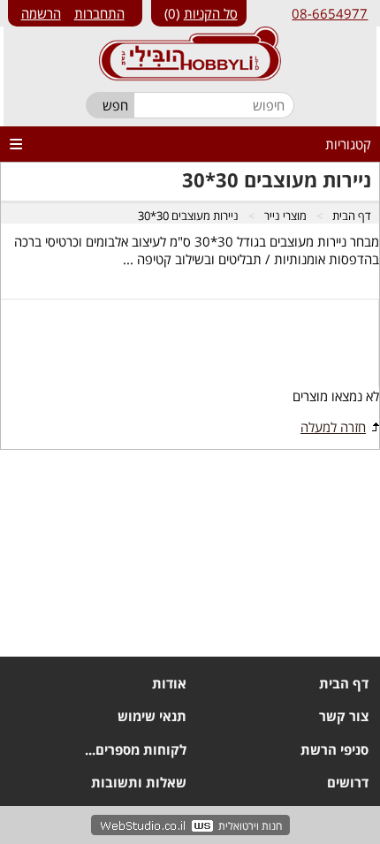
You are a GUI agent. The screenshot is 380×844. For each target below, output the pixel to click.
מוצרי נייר (285, 216)
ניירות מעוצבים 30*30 (188, 216)
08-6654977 (330, 13)
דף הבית (351, 216)
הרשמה (41, 13)
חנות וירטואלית (250, 825)
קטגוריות (348, 144)
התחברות (99, 13)
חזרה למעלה (333, 427)
